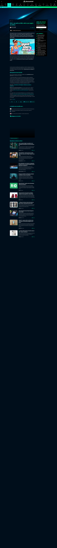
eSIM (36, 5)
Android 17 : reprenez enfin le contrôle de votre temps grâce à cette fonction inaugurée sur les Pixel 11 (26, 221)
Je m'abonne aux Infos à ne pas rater (17, 30)
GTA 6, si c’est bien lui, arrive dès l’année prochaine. (21, 90)
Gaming (9, 5)
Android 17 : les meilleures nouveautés (40, 39)
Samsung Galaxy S (21, 160)
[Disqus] (22, 128)
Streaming (39, 5)
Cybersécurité (32, 5)
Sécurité (20, 180)
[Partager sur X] (12, 102)
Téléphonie (1, 5)
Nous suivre (32, 101)
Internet (20, 190)
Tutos (24, 5)
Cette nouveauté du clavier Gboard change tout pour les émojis (26, 211)
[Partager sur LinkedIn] (21, 102)
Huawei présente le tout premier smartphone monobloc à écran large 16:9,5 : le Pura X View (26, 193)
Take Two (13, 99)
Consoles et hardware (5, 7)
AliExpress (20, 208)
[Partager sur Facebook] (16, 102)
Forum (51, 5)
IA (43, 5)
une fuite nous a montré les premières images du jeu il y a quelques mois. (23, 94)
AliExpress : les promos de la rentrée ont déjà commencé (41, 35)
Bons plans (20, 5)
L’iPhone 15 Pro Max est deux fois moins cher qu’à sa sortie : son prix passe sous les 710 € (26, 203)
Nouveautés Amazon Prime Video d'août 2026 (41, 47)
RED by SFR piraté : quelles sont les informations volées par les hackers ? (26, 184)
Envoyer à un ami (27, 101)
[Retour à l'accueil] (28, 1)
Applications (20, 217)
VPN (27, 5)
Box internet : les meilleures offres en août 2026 (41, 49)
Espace (17, 5)
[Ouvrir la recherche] (55, 1)
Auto (13, 5)
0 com (30, 27)
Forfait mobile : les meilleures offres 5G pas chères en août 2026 (41, 51)
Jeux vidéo (9, 7)
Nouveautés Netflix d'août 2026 (41, 44)
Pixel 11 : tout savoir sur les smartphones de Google (40, 37)
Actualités (47, 5)
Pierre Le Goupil (14, 27)
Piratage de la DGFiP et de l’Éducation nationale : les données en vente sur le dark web (26, 174)
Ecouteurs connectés (21, 171)
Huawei (19, 199)
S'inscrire (41, 29)
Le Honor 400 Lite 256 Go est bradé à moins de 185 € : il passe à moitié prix (26, 231)
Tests (11, 7)
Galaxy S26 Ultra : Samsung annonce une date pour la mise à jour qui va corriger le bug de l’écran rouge (26, 154)
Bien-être (54, 5)
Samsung (20, 150)
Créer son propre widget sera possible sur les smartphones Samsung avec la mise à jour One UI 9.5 (26, 144)
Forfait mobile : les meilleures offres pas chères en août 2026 (41, 52)
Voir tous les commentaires (14, 138)
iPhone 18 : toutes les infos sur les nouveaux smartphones (41, 40)
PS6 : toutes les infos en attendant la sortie (41, 43)
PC (5, 5)
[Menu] (1, 1)
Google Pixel (20, 228)
